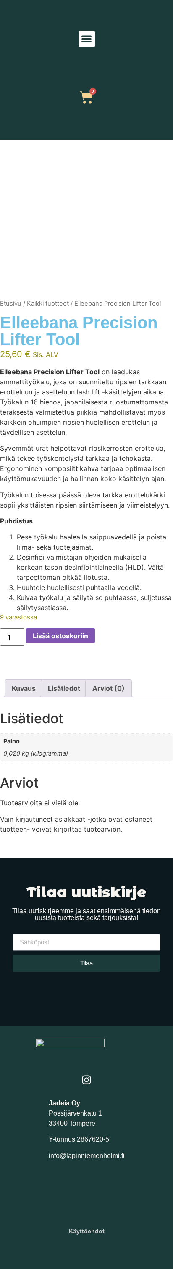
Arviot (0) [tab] (108, 688)
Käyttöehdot (87, 1231)
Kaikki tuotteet (48, 303)
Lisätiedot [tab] (64, 688)
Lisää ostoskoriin (60, 636)
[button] (87, 39)
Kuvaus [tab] (24, 688)
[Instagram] (86, 1080)
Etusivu (10, 303)
